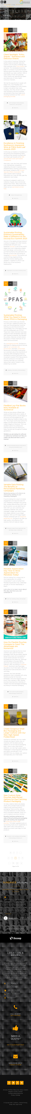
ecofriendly (20, 270)
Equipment (9, 528)
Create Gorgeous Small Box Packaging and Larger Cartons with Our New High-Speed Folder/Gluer (15, 733)
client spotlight (19, 104)
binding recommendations (14, 447)
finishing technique (18, 195)
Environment (15, 270)
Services (5, 1089)
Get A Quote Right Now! (15, 1045)
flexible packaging (20, 102)
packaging (10, 370)
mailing (17, 598)
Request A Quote (12, 1091)
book (21, 447)
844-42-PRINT (7, 4)
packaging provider (12, 343)
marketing (14, 598)
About (21, 1089)
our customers (13, 347)
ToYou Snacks (20, 66)
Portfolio (10, 1089)
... (20, 852)
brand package (22, 836)
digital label (20, 528)
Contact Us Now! (15, 1064)
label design (11, 530)
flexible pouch (12, 104)
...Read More (8, 913)
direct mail (9, 598)
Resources (16, 1089)
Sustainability (9, 270)
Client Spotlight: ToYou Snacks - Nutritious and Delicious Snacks (14, 57)
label (24, 528)
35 (13, 863)
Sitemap (18, 1095)
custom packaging (12, 102)
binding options (22, 445)
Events (24, 270)
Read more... (16, 107)
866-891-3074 (10, 6)
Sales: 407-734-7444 (14, 990)
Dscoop (12, 246)
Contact (20, 1091)
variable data (19, 530)
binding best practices (14, 445)
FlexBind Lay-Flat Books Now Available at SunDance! (15, 408)
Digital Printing (15, 528)
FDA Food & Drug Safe (14, 691)
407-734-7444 (19, 4)
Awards (12, 195)
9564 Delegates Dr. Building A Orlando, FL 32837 (12, 985)
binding (8, 445)
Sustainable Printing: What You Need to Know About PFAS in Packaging (15, 317)
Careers (26, 1089)
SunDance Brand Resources (15, 1093)
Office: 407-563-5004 (13, 993)
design (15, 530)
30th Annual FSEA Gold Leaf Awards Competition (14, 158)
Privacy (13, 1095)
